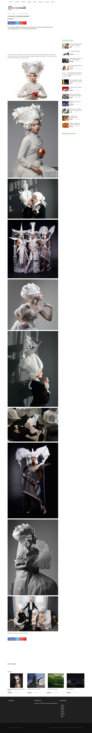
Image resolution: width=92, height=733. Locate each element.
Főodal (9, 13)
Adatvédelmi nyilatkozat (54, 727)
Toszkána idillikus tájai (52, 689)
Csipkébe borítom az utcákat (33, 689)
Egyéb (52, 1)
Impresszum (63, 727)
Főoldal (11, 1)
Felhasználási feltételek (78, 727)
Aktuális (17, 1)
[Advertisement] (33, 43)
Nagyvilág (41, 1)
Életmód (23, 1)
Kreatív (35, 1)
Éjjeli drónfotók (70, 689)
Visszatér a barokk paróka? (22, 13)
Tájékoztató (69, 727)
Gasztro (47, 1)
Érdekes (29, 1)
